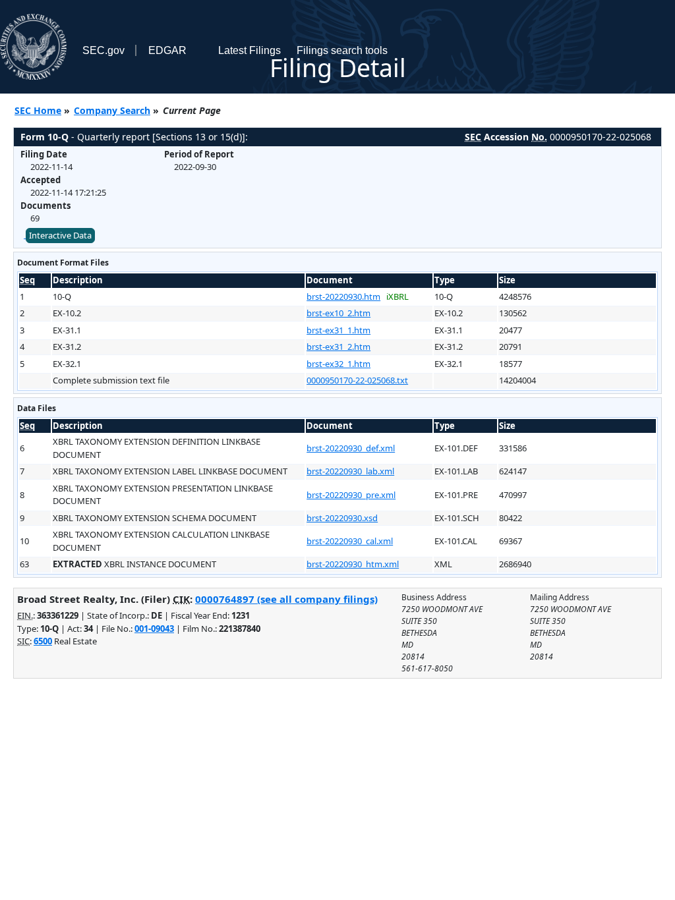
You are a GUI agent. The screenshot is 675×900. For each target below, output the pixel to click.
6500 (43, 641)
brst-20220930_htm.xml (353, 564)
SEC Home (38, 110)
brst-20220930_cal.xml (350, 541)
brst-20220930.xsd (342, 518)
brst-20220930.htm (343, 296)
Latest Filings (249, 50)
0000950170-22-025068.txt (357, 380)
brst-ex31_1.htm (338, 330)
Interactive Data (60, 235)
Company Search (112, 110)
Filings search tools (342, 50)
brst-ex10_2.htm (338, 313)
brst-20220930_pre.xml (351, 495)
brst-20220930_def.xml (351, 448)
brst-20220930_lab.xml (350, 471)
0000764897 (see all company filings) (286, 598)
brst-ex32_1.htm (338, 364)
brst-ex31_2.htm (338, 346)
